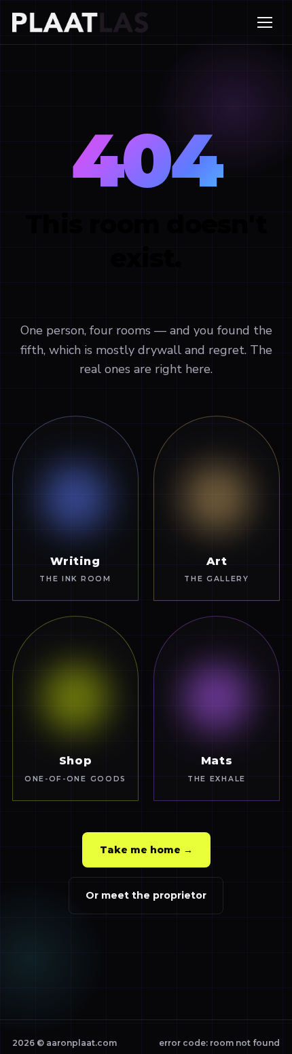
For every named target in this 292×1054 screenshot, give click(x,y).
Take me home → (146, 850)
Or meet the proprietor (146, 895)
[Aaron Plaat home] (80, 22)
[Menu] (265, 22)
